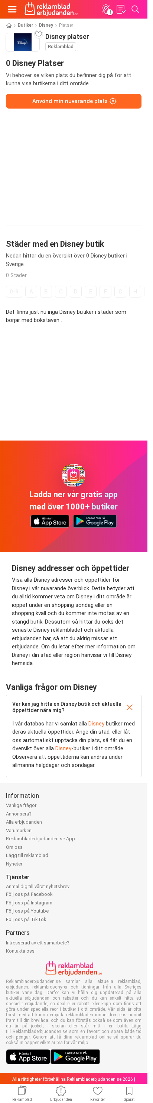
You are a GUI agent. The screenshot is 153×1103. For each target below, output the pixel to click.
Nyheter (14, 864)
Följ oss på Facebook (29, 894)
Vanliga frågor (21, 805)
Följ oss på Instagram (29, 903)
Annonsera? (19, 814)
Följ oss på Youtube (27, 911)
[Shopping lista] (121, 9)
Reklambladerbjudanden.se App (40, 838)
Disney (46, 25)
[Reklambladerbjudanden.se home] (51, 9)
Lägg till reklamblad (27, 855)
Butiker (25, 25)
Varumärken (19, 830)
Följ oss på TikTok (26, 919)
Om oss (14, 847)
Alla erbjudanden (24, 822)
